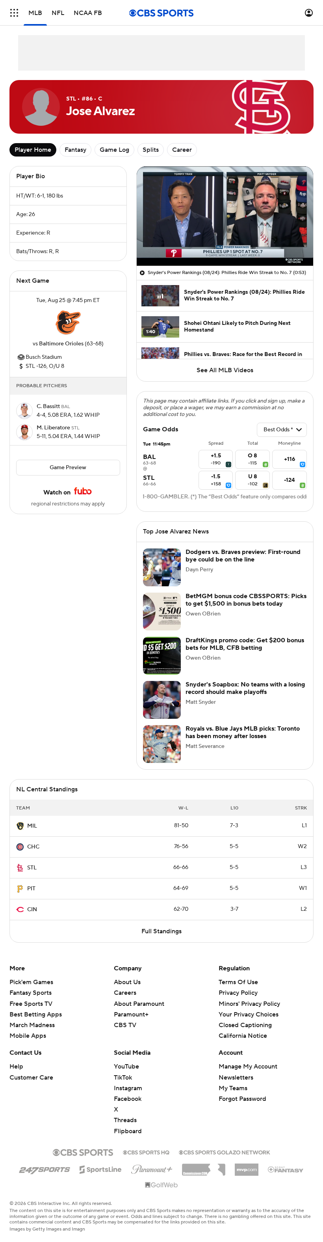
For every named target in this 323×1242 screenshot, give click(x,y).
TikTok (123, 1078)
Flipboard (128, 1131)
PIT (31, 888)
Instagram (128, 1088)
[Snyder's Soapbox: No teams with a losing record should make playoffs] (162, 700)
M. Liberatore (54, 427)
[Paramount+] (152, 1168)
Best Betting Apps (35, 1014)
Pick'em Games (31, 982)
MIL (32, 826)
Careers (125, 993)
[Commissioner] (203, 1167)
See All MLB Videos (225, 370)
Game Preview (68, 467)
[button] (14, 13)
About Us (127, 982)
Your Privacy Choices (248, 1014)
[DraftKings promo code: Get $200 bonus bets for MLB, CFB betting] (162, 656)
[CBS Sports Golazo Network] (224, 1152)
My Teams (233, 1088)
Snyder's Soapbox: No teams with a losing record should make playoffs (245, 688)
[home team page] (68, 322)
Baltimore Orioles (61, 343)
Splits (151, 150)
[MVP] (246, 1167)
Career (182, 150)
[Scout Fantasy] (286, 1169)
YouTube (126, 1066)
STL (32, 867)
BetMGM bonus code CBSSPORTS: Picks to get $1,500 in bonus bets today (246, 600)
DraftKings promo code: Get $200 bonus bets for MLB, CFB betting (245, 644)
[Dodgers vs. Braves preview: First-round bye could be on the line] (162, 567)
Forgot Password (242, 1099)
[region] (225, 216)
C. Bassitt (49, 406)
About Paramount (139, 1004)
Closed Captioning (245, 1025)
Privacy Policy (238, 993)
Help (16, 1066)
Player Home (33, 150)
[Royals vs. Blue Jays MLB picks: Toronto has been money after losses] (162, 744)
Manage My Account (248, 1066)
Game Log (114, 150)
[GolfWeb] (161, 1185)
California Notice (243, 1036)
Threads (125, 1120)
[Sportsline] (101, 1168)
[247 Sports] (44, 1168)
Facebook (127, 1099)
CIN (32, 909)
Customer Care (31, 1078)
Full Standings (161, 931)
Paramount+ (131, 1014)
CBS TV (125, 1025)
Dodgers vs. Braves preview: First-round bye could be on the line (243, 555)
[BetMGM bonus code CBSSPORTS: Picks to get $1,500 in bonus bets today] (162, 611)
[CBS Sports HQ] (146, 1152)
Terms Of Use (238, 982)
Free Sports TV (30, 1004)
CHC (33, 846)
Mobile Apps (27, 1036)
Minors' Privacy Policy (249, 1004)
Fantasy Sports (30, 993)
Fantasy (75, 150)
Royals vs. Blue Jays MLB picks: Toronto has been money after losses (243, 732)
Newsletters (236, 1078)
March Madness (32, 1025)
